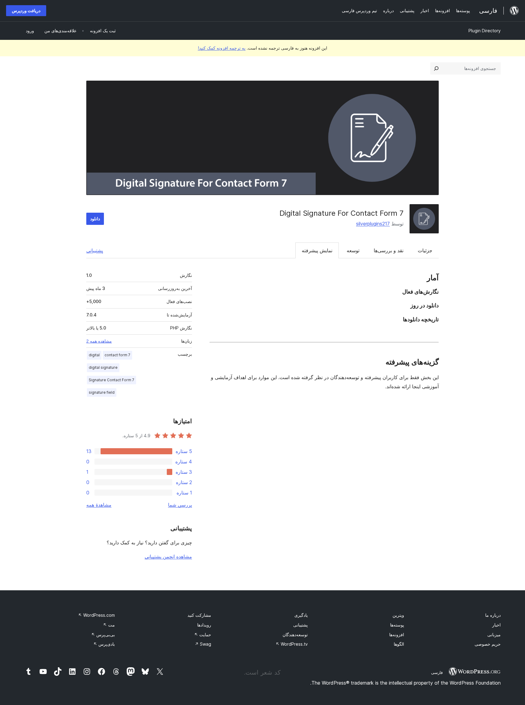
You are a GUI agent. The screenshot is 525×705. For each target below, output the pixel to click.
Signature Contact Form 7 (111, 380)
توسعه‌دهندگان (295, 634)
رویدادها (204, 624)
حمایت (202, 634)
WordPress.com (96, 615)
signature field (102, 392)
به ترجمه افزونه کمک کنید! (221, 48)
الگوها (399, 644)
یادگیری (301, 615)
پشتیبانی (94, 250)
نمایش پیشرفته (317, 250)
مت (109, 624)
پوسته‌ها (397, 624)
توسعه (353, 250)
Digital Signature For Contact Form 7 (341, 213)
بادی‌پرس (104, 644)
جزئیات (425, 250)
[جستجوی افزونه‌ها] (436, 68)
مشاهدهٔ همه (99, 505)
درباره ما (493, 615)
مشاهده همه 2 (99, 341)
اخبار (496, 624)
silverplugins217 (373, 224)
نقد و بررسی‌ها (388, 250)
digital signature (103, 367)
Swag (203, 644)
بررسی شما (180, 505)
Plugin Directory (484, 30)
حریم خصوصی (488, 644)
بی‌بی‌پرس (103, 634)
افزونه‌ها (396, 634)
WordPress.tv (292, 644)
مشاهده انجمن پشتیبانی (168, 556)
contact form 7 (117, 355)
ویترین (398, 615)
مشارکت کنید (199, 615)
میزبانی (494, 634)
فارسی (437, 672)
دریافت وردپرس (26, 10)
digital (94, 355)
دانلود (95, 218)
